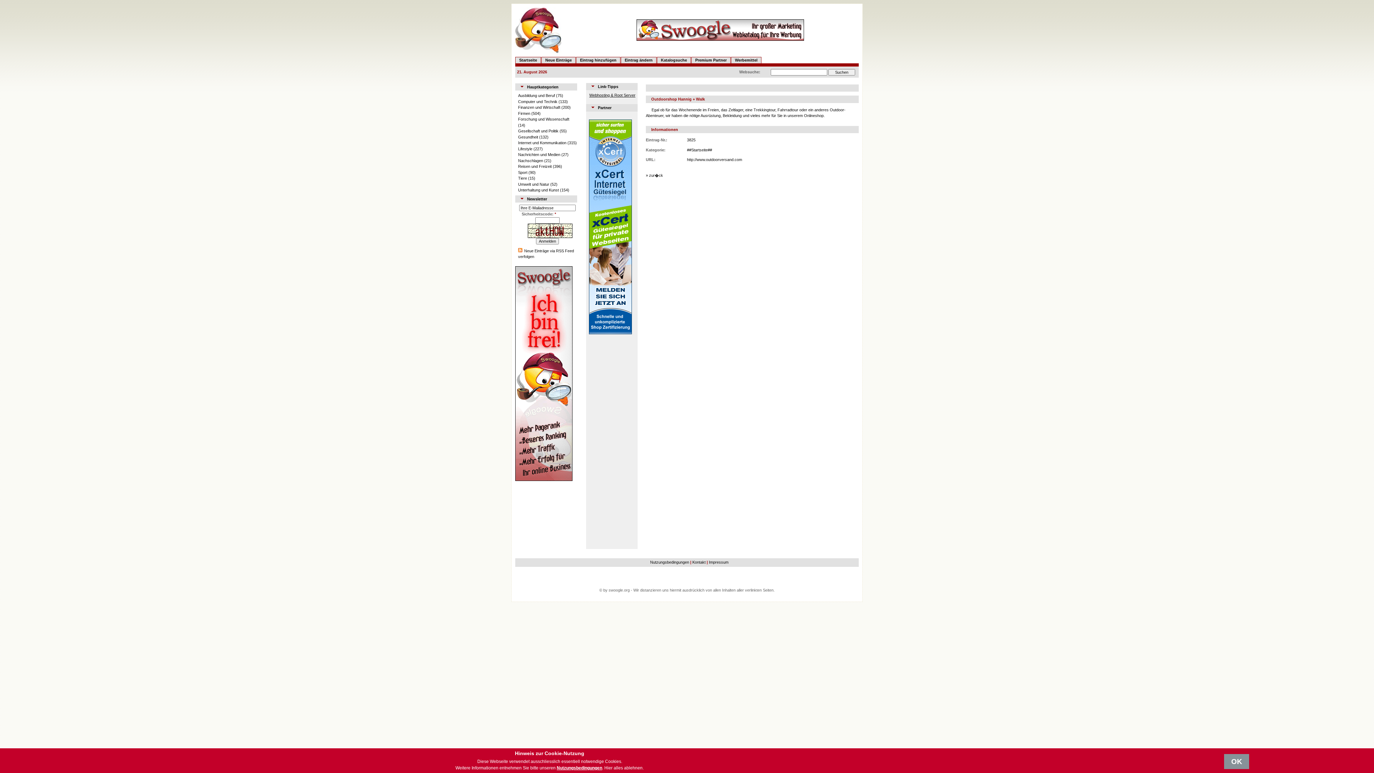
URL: (651, 159)
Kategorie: (656, 150)
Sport (522, 172)
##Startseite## (699, 150)
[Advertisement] (610, 441)
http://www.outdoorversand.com (714, 159)
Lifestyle (525, 149)
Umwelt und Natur (533, 184)
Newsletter (537, 199)
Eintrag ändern (639, 60)
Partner (605, 108)
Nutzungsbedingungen (669, 562)
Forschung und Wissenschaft (543, 119)
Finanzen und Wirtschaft (539, 107)
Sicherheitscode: (539, 214)
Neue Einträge (558, 60)
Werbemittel (746, 60)
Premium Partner (711, 60)
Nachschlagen (530, 161)
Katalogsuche (674, 60)
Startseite (528, 60)
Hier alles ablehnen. (624, 767)
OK (1236, 761)
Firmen (524, 113)
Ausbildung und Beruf (536, 95)
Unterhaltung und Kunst (538, 190)
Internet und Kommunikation (542, 143)
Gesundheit (528, 137)
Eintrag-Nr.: (656, 140)
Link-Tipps (608, 86)
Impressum (719, 562)
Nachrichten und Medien (539, 154)
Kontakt (699, 562)
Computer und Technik (537, 101)
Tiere (522, 178)
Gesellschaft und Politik (538, 131)
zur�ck (656, 175)
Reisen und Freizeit (535, 166)
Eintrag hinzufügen (598, 60)
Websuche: (749, 72)
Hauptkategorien (543, 87)
